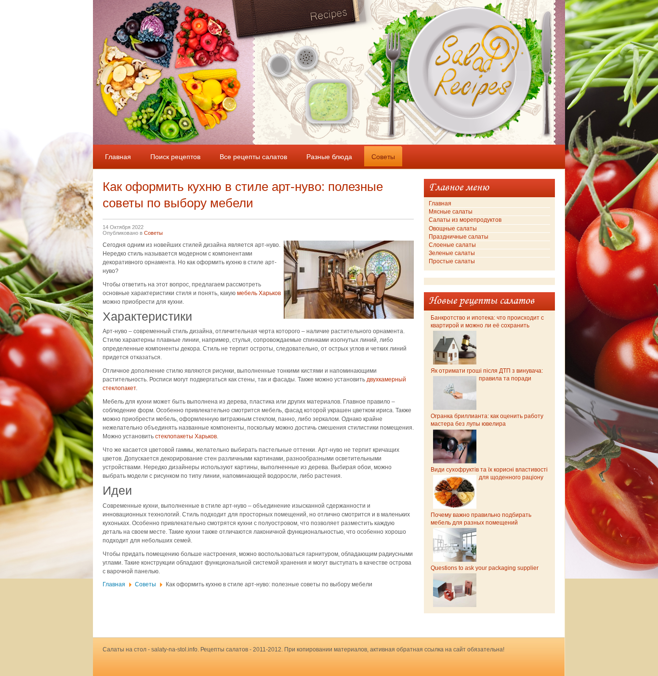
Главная (114, 584)
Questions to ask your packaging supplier (485, 568)
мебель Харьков (259, 293)
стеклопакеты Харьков (186, 436)
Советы (153, 233)
